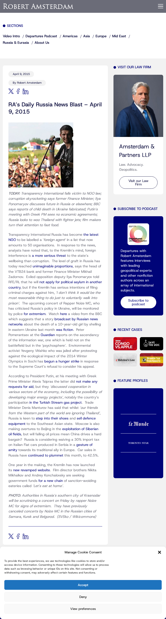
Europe (101, 36)
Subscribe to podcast (138, 302)
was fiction (64, 329)
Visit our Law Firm (138, 183)
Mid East (119, 36)
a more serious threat (49, 255)
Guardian (48, 335)
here (63, 314)
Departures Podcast (41, 36)
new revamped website (31, 470)
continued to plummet (45, 455)
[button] (159, 552)
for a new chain (50, 480)
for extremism (35, 314)
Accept (83, 585)
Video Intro (11, 36)
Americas (70, 36)
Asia (86, 36)
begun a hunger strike (61, 361)
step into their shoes (52, 418)
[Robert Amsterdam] (38, 6)
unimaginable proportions (53, 266)
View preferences (83, 609)
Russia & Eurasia (16, 42)
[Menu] (160, 6)
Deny (83, 597)
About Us (42, 42)
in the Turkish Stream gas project (55, 402)
